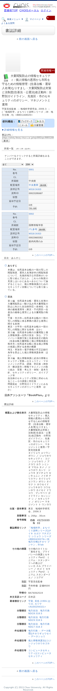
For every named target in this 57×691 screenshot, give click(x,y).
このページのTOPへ (44, 255)
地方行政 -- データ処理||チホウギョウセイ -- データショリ (39, 633)
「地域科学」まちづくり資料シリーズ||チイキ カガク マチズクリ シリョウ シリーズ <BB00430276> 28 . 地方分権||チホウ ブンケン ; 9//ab (39, 536)
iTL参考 (33, 229)
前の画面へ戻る (28, 39)
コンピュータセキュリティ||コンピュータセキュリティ (39, 653)
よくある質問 (8, 23)
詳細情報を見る (13, 129)
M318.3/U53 (35, 189)
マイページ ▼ (36, 19)
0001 (31, 169)
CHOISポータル (29, 10)
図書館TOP (11, 10)
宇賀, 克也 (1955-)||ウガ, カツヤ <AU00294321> (39, 604)
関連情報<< (48, 70)
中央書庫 (33, 185)
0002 (31, 214)
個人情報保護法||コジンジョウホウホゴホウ (39, 643)
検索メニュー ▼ (14, 19)
